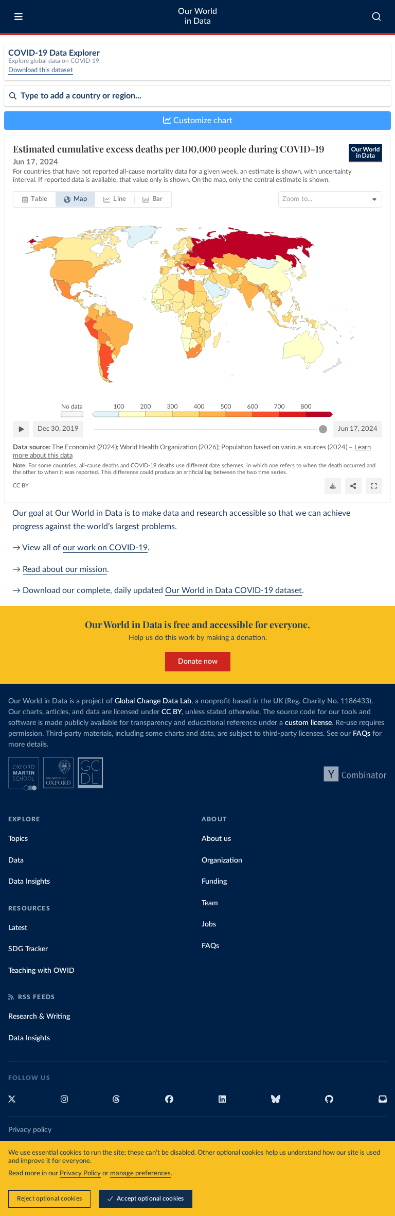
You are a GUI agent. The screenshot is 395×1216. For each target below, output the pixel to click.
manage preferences (140, 1173)
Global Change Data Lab (153, 701)
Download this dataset (40, 70)
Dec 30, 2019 (58, 429)
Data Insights (29, 881)
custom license (308, 723)
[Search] (377, 16)
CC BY (21, 485)
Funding (214, 881)
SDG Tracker (28, 949)
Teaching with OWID (41, 970)
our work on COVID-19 (105, 548)
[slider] (323, 429)
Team (210, 903)
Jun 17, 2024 (358, 429)
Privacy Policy (80, 1173)
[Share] (353, 486)
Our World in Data (197, 16)
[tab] (35, 199)
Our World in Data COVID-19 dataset (233, 590)
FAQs (361, 733)
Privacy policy (29, 1130)
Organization (222, 860)
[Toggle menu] (18, 16)
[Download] (333, 486)
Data (16, 860)
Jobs (209, 924)
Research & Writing (39, 1016)
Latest (17, 928)
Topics (18, 838)
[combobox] (377, 16)
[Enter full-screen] (374, 486)
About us (216, 838)
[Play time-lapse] (21, 429)
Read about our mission (65, 569)
